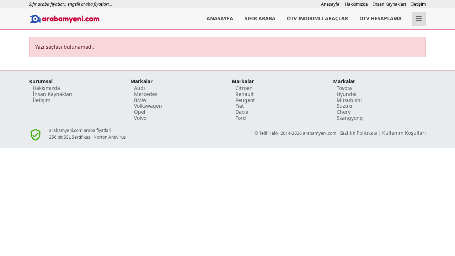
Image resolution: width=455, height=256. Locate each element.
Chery (343, 111)
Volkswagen (148, 105)
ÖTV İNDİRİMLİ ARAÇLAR (317, 18)
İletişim (418, 4)
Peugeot (245, 100)
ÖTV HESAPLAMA (380, 18)
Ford (240, 117)
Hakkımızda (356, 4)
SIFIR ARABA (260, 18)
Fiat (239, 105)
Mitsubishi (349, 100)
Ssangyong (350, 117)
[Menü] (419, 19)
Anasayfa (330, 4)
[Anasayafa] (92, 19)
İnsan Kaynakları (389, 4)
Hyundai (347, 94)
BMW (140, 100)
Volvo (140, 117)
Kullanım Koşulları (404, 132)
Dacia (241, 111)
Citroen (244, 88)
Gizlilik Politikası (358, 132)
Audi (139, 88)
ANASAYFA (220, 18)
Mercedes (145, 94)
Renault (244, 94)
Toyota (344, 88)
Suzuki (344, 105)
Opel (139, 111)
